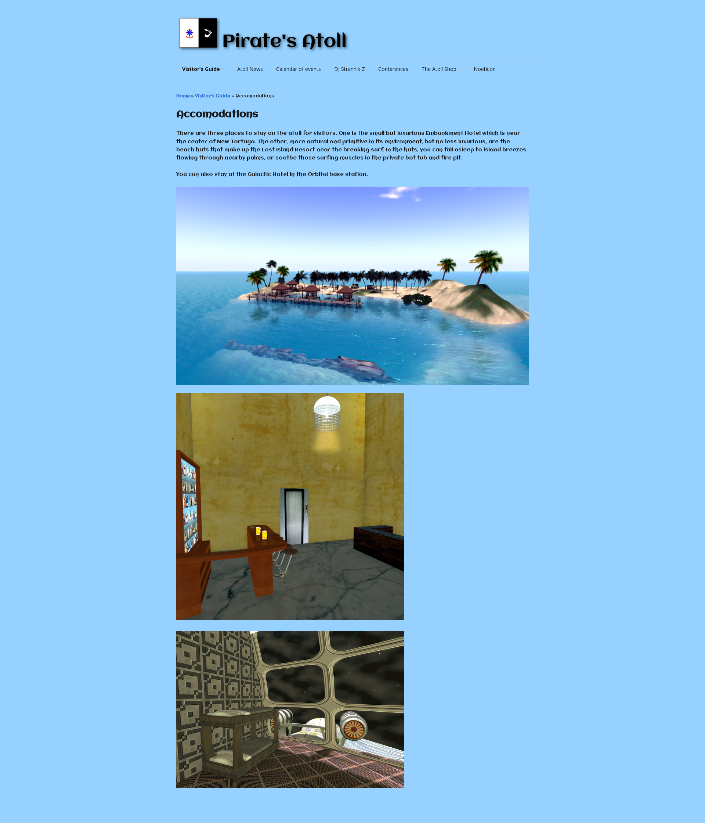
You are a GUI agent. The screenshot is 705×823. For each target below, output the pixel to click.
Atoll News (250, 68)
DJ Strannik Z (349, 68)
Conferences (393, 68)
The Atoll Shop (439, 68)
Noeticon (485, 68)
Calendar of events (298, 68)
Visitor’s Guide (201, 68)
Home (183, 96)
